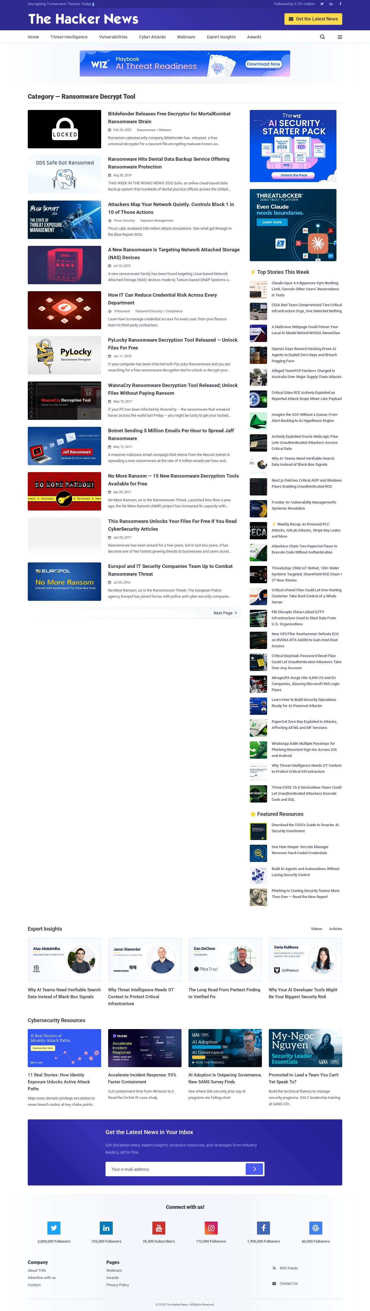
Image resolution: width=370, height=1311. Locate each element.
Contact (34, 1285)
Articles (335, 929)
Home (33, 37)
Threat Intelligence (69, 37)
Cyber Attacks (152, 37)
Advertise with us (42, 1278)
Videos (316, 929)
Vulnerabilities (113, 37)
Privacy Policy (117, 1285)
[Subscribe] (254, 1169)
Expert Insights (221, 37)
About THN (37, 1270)
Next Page (225, 613)
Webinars (186, 37)
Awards (254, 37)
